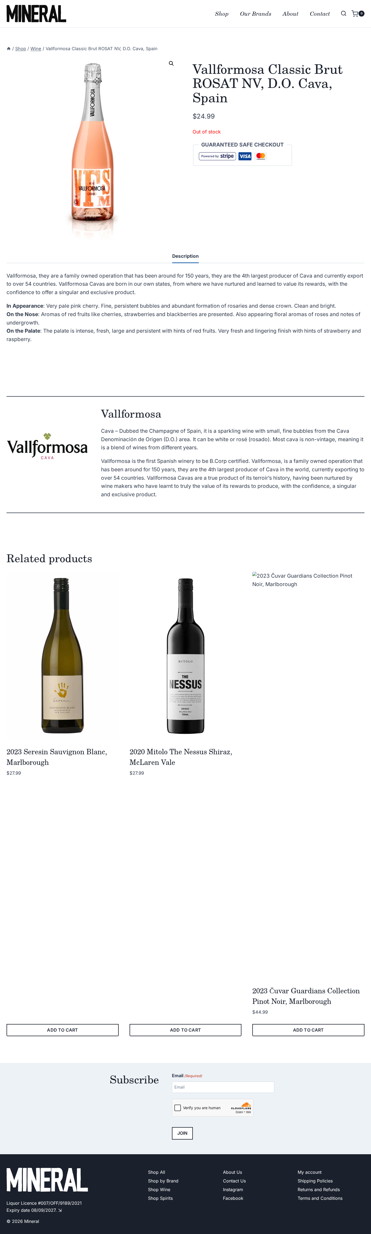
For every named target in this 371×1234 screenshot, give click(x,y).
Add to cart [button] (62, 1030)
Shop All (156, 1172)
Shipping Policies (315, 1181)
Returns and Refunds (319, 1189)
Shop (222, 13)
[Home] (9, 48)
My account (310, 1172)
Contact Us (234, 1181)
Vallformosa (131, 413)
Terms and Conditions (320, 1198)
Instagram (233, 1189)
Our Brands (255, 13)
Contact (320, 13)
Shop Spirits (160, 1198)
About (290, 13)
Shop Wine (159, 1189)
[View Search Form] (343, 13)
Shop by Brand (163, 1181)
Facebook (233, 1198)
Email (187, 1075)
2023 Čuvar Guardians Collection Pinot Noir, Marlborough (306, 995)
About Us (232, 1172)
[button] (171, 63)
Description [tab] (185, 256)
